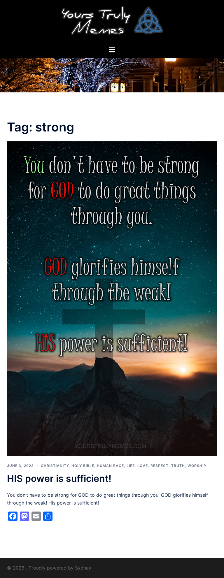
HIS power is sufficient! (59, 478)
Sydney (83, 568)
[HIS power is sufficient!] (112, 298)
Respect (159, 465)
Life (131, 465)
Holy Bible (82, 465)
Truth (178, 465)
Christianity (55, 465)
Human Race (110, 465)
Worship (197, 465)
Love (142, 465)
